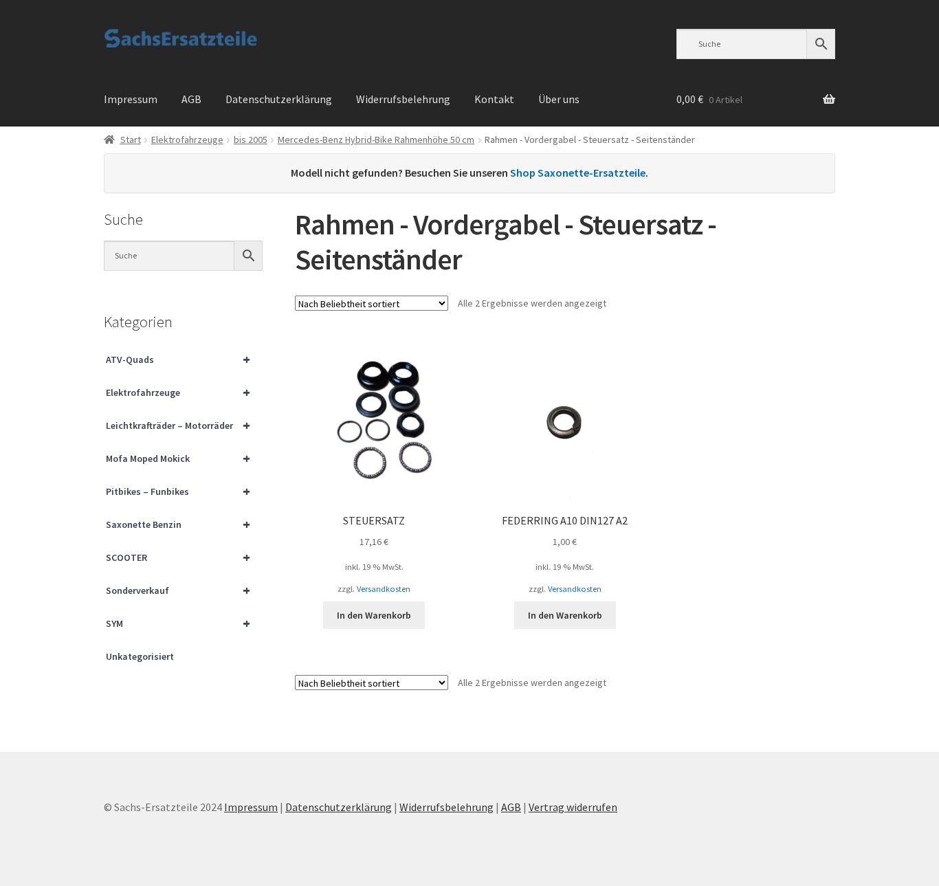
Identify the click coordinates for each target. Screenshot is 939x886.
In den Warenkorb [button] (374, 615)
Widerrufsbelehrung (403, 99)
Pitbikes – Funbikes (178, 491)
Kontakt (494, 99)
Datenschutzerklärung (278, 99)
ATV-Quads (178, 359)
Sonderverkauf (178, 590)
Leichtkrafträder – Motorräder (178, 425)
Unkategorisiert (140, 656)
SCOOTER (178, 557)
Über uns (558, 99)
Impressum (130, 99)
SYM (178, 623)
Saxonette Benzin (178, 524)
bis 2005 (250, 139)
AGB (191, 99)
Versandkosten (383, 589)
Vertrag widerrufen (573, 807)
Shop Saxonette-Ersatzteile (577, 172)
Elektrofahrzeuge (187, 139)
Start (130, 139)
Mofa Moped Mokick (178, 458)
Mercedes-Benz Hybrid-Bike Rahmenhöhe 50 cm (376, 139)
